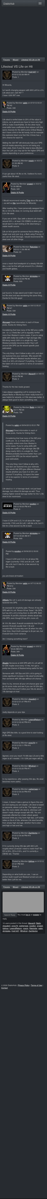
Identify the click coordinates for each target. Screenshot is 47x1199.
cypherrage (33, 789)
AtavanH (32, 373)
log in (28, 914)
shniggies (34, 276)
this (14, 203)
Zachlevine (32, 833)
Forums (6, 59)
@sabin (5, 663)
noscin (31, 160)
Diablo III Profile (9, 111)
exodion (33, 504)
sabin (25, 102)
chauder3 (32, 699)
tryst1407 (32, 72)
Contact (4, 988)
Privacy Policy (23, 985)
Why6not (32, 766)
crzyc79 (31, 742)
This (28, 200)
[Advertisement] (23, 32)
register (36, 914)
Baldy (32, 407)
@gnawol (6, 322)
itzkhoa (31, 861)
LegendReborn (34, 719)
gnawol (30, 183)
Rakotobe (34, 246)
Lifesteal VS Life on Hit (30, 59)
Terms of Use (36, 985)
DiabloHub (8, 3)
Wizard (15, 59)
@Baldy (5, 600)
